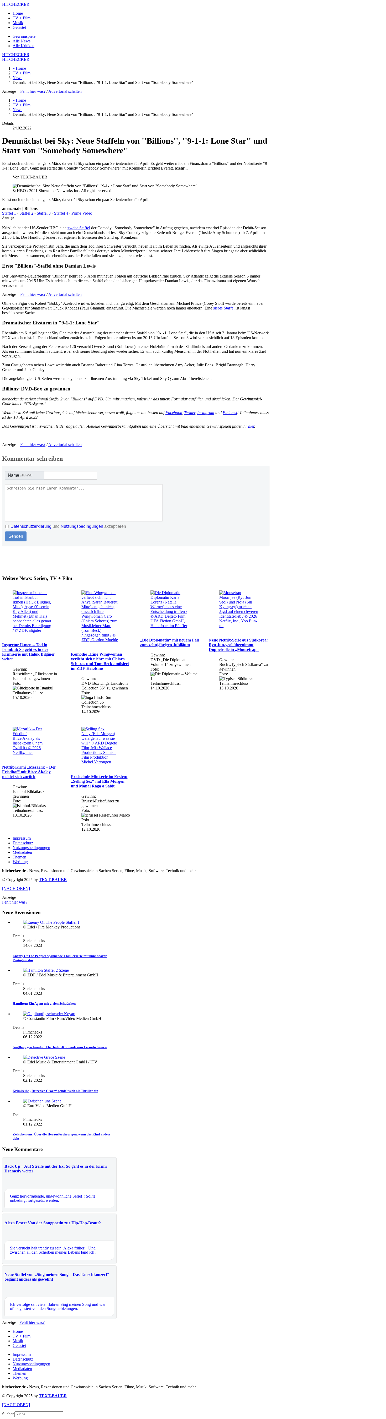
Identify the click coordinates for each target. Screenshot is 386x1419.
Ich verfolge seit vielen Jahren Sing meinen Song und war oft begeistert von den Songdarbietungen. (58, 1306)
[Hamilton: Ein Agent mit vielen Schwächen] (46, 970)
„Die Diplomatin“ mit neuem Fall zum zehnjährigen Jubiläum (169, 642)
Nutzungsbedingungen (82, 526)
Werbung (20, 862)
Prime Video (81, 213)
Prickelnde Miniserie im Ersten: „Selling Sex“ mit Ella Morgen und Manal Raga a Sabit (99, 781)
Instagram (205, 412)
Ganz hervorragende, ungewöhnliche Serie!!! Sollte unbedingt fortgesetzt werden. (52, 1198)
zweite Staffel (78, 228)
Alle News (21, 41)
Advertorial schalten (65, 91)
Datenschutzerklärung (31, 526)
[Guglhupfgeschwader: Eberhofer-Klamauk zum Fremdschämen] (49, 1014)
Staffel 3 (44, 213)
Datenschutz (23, 843)
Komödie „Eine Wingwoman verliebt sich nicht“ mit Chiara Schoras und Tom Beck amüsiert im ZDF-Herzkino (100, 661)
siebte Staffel (223, 308)
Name (20, 475)
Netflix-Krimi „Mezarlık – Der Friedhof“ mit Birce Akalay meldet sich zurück (29, 772)
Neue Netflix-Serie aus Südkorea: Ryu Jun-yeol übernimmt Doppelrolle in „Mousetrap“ (238, 645)
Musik (18, 22)
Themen (19, 857)
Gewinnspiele (24, 36)
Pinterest (230, 412)
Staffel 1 (9, 213)
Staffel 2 (26, 213)
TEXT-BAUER (53, 879)
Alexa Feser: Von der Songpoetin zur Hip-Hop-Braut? (52, 1223)
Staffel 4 (61, 213)
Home (18, 13)
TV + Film (21, 18)
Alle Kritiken (23, 46)
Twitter (189, 412)
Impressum (22, 838)
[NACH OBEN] (16, 888)
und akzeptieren (68, 526)
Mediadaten (22, 852)
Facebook (173, 412)
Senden (15, 536)
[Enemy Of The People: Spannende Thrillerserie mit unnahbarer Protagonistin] (51, 922)
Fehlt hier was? (32, 91)
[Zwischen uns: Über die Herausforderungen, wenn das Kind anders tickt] (42, 1101)
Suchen (8, 1414)
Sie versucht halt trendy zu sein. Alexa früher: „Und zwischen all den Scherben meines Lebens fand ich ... (54, 1250)
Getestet (19, 27)
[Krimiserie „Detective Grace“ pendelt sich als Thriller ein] (44, 1057)
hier (251, 426)
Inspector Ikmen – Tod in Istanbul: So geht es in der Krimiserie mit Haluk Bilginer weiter (28, 652)
